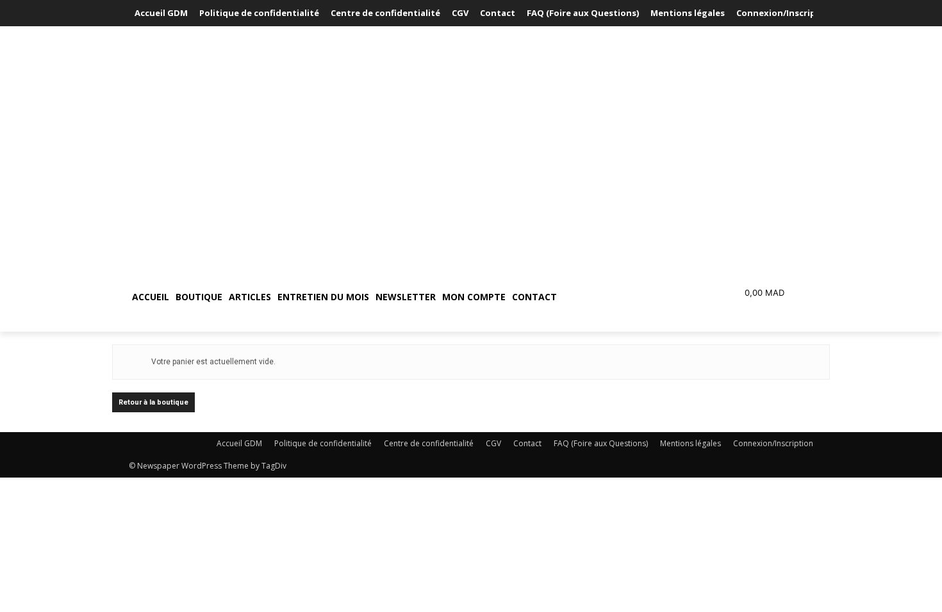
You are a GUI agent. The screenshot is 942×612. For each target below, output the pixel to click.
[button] (621, 297)
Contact (527, 443)
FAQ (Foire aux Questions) (601, 443)
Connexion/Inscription (773, 443)
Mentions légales (690, 443)
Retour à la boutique (153, 402)
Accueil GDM (239, 443)
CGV (493, 443)
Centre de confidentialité (429, 443)
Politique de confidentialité (323, 443)
